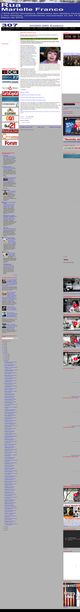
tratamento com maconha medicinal (27, 50)
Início (3, 28)
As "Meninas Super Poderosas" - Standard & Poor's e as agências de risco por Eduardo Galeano (12, 308)
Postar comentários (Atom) (28, 129)
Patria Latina (5, 227)
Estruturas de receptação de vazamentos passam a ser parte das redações (9, 218)
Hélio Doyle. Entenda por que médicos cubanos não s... (9, 397)
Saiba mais (65, 526)
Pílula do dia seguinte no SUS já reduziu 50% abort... (10, 495)
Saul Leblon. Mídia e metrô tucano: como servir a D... (10, 453)
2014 (4, 350)
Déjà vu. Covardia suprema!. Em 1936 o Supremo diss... (10, 365)
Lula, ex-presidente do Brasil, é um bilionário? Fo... (10, 405)
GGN (65, 522)
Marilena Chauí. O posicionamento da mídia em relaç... (10, 450)
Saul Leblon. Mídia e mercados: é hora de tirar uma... (10, 434)
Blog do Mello (6, 252)
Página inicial (40, 127)
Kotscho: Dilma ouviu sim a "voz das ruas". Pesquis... (11, 474)
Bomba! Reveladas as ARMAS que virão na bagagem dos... (10, 413)
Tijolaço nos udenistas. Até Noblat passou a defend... (10, 392)
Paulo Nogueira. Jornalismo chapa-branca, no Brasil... (10, 519)
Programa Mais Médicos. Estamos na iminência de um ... (10, 378)
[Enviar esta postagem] (26, 116)
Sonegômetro (65, 28)
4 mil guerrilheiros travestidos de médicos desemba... (10, 418)
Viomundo (69, 523)
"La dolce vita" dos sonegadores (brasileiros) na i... (10, 516)
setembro (6, 358)
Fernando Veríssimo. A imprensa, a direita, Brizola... (10, 455)
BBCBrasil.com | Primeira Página (9, 177)
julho (5, 526)
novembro (6, 355)
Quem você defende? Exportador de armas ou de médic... (10, 400)
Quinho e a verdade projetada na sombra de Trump (12, 254)
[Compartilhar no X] (30, 116)
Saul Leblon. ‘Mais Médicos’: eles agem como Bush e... (10, 389)
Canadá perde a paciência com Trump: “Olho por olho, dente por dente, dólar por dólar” (9, 157)
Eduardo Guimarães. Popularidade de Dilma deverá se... (10, 471)
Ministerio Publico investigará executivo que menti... (9, 469)
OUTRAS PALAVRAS (7, 264)
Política (34, 28)
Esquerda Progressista (6, 29)
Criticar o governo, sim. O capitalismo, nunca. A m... (9, 492)
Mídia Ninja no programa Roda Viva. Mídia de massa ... (10, 479)
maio (5, 530)
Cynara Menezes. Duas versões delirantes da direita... (10, 402)
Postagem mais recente (26, 127)
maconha (27, 118)
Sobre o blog (72, 28)
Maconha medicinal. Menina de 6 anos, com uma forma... (10, 445)
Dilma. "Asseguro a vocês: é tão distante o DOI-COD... (10, 384)
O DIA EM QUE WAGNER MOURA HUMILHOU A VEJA (10, 437)
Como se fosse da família (68, 293)
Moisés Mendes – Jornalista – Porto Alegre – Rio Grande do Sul (9, 216)
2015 (4, 349)
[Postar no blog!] (29, 116)
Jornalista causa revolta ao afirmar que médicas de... (10, 386)
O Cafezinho (5, 155)
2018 (4, 344)
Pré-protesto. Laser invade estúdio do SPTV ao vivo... (10, 368)
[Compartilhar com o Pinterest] (32, 116)
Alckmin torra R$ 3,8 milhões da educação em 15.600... (10, 410)
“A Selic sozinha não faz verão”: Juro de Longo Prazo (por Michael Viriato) (9, 168)
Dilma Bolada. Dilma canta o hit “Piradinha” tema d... (10, 484)
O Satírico (18, 28)
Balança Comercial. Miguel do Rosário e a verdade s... (9, 500)
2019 (4, 342)
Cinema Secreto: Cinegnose (8, 237)
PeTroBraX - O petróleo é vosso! (54, 28)
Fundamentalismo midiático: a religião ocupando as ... (9, 447)
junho (5, 528)
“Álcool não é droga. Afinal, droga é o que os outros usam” (32, 97)
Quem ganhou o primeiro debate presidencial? (11, 179)
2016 (4, 347)
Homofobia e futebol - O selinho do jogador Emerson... (10, 426)
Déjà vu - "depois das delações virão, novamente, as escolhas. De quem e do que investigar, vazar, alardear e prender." (12, 326)
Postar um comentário (26, 122)
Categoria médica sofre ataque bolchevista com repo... (10, 503)
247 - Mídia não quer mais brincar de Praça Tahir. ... (10, 442)
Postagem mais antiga (55, 127)
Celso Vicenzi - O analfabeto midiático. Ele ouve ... (9, 431)
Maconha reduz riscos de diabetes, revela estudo (30, 94)
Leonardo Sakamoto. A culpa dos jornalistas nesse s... (10, 381)
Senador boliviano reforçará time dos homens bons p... (10, 376)
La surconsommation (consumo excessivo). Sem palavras (10, 423)
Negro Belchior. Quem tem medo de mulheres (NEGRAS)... (11, 370)
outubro (5, 357)
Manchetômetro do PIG (42, 28)
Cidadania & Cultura (7, 166)
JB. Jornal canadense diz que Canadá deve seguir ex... (9, 458)
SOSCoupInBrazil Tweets (68, 113)
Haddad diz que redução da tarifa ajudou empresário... (10, 482)
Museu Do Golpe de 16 (26, 28)
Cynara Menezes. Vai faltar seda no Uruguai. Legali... (10, 498)
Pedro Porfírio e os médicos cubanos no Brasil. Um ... (9, 394)
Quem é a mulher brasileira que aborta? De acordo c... (10, 511)
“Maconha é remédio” (24, 92)
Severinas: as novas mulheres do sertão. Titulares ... (10, 373)
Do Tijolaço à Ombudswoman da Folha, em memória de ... (10, 477)
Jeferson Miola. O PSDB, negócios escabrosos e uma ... (10, 463)
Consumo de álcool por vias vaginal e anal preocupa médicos (33, 100)
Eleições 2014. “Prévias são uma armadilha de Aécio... (10, 421)
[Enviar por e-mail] (28, 116)
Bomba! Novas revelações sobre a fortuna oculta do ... (10, 508)
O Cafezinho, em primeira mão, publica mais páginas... (10, 514)
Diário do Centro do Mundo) (72, 525)
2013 (4, 352)
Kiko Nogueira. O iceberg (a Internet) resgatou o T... (9, 487)
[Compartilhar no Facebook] (31, 116)
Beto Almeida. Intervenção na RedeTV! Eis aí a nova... (9, 490)
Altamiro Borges (6, 190)
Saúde (30, 118)
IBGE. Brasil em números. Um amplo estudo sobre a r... (9, 439)
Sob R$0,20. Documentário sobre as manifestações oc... (10, 362)
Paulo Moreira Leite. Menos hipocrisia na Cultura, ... (9, 466)
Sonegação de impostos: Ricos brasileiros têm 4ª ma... (10, 522)
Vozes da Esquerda (10, 28)
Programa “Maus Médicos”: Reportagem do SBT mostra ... (10, 506)
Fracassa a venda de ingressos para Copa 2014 (10, 429)
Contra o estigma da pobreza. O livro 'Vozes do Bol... (10, 416)
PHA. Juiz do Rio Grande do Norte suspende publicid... (10, 524)
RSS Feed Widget (10, 54)
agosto (5, 360)
